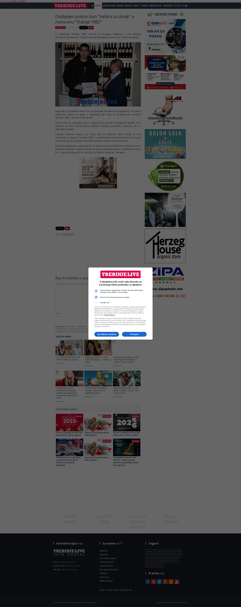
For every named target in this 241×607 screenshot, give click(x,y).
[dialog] (120, 303)
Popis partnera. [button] (109, 315)
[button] (120, 302)
